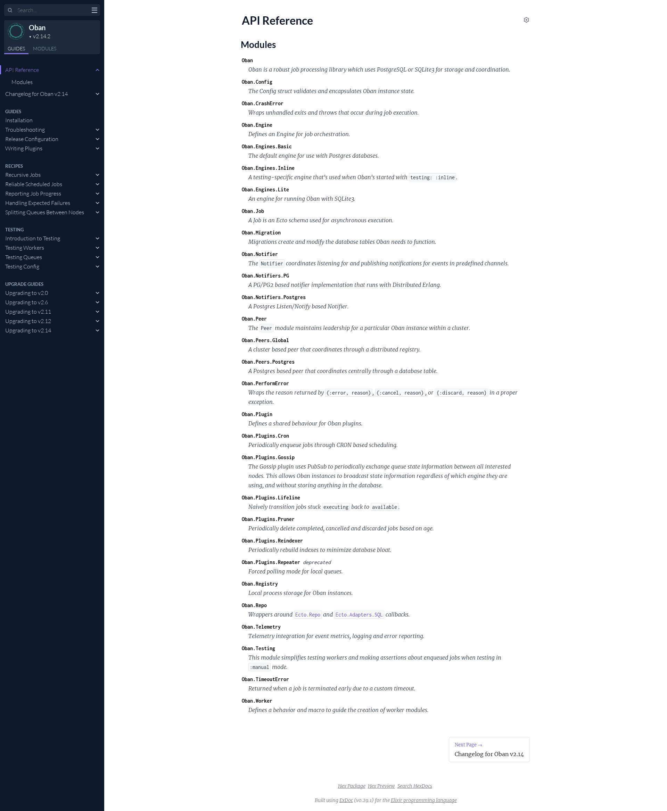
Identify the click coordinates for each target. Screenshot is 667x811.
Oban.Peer (254, 319)
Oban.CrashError (262, 103)
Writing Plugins (23, 148)
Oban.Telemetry (261, 627)
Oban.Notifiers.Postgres (274, 297)
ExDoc (346, 800)
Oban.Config (257, 82)
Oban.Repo (254, 605)
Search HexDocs (414, 786)
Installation (19, 120)
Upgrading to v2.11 (28, 311)
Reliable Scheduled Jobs (33, 184)
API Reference (22, 69)
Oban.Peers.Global (265, 340)
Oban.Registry (260, 584)
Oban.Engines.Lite (265, 189)
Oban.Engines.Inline (268, 168)
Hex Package (351, 786)
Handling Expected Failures (37, 202)
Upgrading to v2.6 (26, 302)
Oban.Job (253, 211)
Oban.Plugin (257, 414)
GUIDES (16, 48)
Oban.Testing (258, 648)
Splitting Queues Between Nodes (44, 212)
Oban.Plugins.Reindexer (272, 541)
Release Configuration (31, 138)
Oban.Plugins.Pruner (268, 519)
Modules (44, 48)
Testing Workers (24, 247)
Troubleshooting (25, 129)
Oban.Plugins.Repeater (271, 562)
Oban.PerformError (265, 383)
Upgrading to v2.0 (26, 292)
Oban (37, 27)
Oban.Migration (261, 232)
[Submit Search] (10, 10)
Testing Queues (23, 257)
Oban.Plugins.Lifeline (271, 497)
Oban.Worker (257, 701)
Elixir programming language (424, 800)
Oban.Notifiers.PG (265, 276)
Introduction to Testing (32, 238)
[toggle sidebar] (94, 11)
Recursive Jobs (23, 174)
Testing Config (22, 266)
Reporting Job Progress (33, 193)
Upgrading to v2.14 (28, 330)
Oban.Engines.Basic (267, 146)
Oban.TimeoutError (265, 679)
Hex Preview (381, 786)
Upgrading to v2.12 (28, 320)
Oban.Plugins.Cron (265, 436)
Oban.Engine (257, 125)
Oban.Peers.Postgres (268, 362)
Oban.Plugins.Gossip (268, 457)
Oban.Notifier (260, 254)
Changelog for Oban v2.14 (36, 93)
